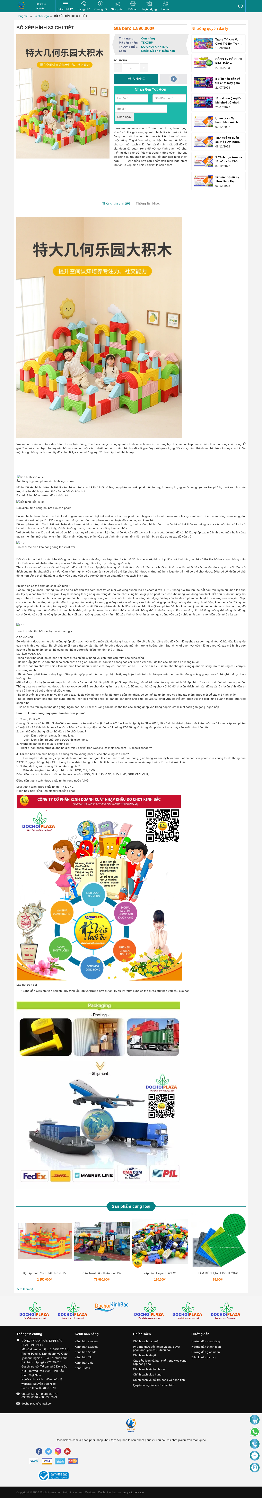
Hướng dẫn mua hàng (205, 1341)
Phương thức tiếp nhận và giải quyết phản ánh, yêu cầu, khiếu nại (156, 1348)
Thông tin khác (148, 203)
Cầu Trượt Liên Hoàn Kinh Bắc (102, 1273)
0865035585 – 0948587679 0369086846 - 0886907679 (39, 1395)
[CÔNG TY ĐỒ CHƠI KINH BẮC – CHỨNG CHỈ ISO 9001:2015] (203, 62)
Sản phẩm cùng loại (131, 1206)
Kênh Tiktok (82, 1368)
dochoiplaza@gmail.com (37, 1403)
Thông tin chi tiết (116, 203)
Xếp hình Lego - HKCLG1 (160, 1273)
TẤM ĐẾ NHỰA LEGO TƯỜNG (218, 1273)
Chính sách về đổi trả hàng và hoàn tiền (159, 1379)
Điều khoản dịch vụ (203, 1357)
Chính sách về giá (144, 1355)
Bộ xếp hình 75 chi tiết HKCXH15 (44, 1273)
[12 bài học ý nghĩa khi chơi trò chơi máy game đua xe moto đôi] (203, 102)
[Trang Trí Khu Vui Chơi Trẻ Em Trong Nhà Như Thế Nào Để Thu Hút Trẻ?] (203, 43)
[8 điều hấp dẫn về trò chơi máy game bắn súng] (203, 82)
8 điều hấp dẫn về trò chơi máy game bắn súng (228, 83)
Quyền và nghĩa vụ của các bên (153, 1385)
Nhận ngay (124, 116)
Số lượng (120, 60)
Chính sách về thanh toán (149, 1369)
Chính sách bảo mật (146, 1341)
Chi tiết (159, 1242)
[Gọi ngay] (255, 1444)
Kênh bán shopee (86, 1341)
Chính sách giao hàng (147, 1374)
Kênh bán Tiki (83, 1357)
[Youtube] (67, 1451)
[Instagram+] (58, 1451)
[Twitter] (48, 1451)
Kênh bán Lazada (86, 1346)
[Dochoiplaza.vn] (35, 1311)
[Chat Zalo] (255, 1467)
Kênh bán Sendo (85, 1352)
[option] (44, 1249)
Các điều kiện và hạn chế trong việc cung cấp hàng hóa (159, 1362)
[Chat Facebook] (255, 1455)
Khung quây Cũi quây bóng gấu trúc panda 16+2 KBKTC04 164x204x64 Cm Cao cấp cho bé (48, 1470)
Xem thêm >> (25, 1289)
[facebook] (173, 79)
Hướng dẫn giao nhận (205, 1352)
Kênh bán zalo (84, 1362)
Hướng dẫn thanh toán (206, 1346)
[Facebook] (39, 1451)
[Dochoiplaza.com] (21, 6)
